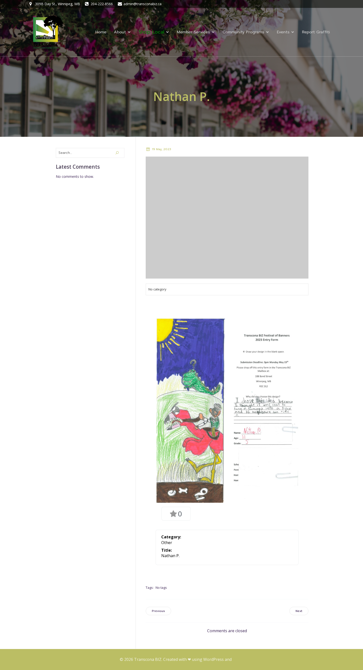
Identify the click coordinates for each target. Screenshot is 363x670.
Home (100, 32)
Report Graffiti (316, 32)
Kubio (238, 659)
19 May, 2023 (161, 149)
